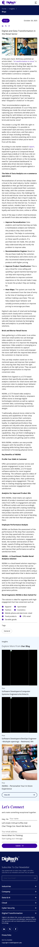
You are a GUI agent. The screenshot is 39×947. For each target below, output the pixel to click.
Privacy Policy (6, 935)
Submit (18, 846)
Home (4, 9)
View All (7, 795)
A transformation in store (24, 61)
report (31, 146)
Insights (12, 9)
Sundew (9, 940)
